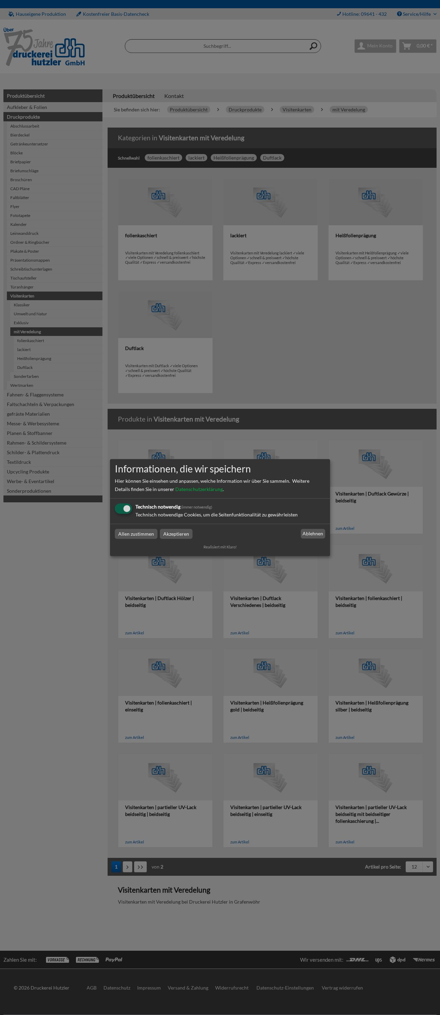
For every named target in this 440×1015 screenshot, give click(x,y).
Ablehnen (312, 534)
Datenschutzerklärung (199, 489)
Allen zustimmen (136, 534)
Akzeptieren (176, 534)
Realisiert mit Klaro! (220, 547)
